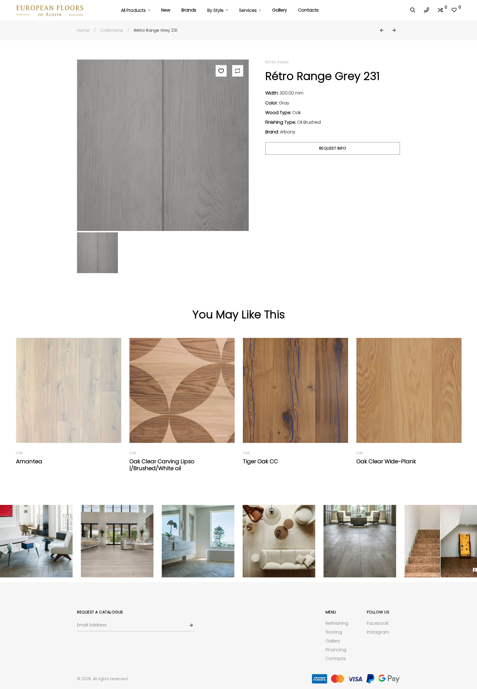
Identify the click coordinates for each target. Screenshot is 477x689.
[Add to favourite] (221, 71)
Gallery (279, 10)
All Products (134, 10)
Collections (111, 30)
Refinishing (336, 623)
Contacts (308, 10)
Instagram (378, 632)
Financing (335, 650)
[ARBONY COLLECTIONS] (36, 541)
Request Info (332, 148)
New (165, 10)
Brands (188, 10)
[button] (382, 30)
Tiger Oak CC (260, 461)
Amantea (29, 461)
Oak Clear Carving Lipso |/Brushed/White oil (161, 464)
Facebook (377, 623)
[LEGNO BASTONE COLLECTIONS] (117, 541)
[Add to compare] (237, 71)
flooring (333, 632)
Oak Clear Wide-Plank (386, 461)
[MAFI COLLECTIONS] (279, 541)
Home (83, 30)
